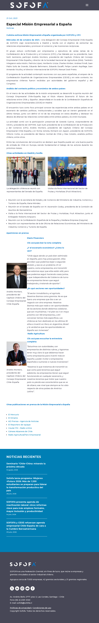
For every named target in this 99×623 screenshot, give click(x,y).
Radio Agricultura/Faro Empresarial (24, 435)
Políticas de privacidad (20, 608)
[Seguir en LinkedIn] (17, 588)
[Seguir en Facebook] (33, 588)
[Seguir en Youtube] (27, 588)
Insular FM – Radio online (20, 428)
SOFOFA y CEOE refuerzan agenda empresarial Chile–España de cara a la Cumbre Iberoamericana (26, 525)
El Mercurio (13, 414)
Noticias (10, 28)
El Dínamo (13, 418)
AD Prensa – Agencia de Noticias (23, 421)
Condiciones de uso (42, 608)
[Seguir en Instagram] (22, 588)
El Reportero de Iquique (19, 425)
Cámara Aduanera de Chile (20, 431)
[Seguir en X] (12, 588)
